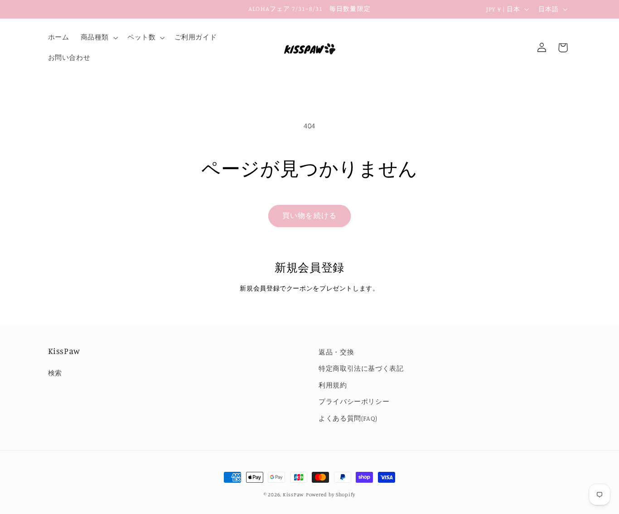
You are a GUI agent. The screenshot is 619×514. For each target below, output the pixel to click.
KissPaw (293, 494)
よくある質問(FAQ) (348, 418)
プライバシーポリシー (354, 401)
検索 (55, 373)
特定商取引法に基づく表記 (361, 368)
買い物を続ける (309, 215)
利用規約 (333, 385)
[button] (98, 38)
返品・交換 (336, 352)
